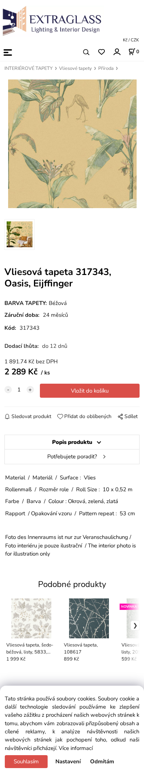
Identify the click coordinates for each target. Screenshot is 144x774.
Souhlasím (26, 761)
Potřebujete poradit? (72, 456)
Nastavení (68, 761)
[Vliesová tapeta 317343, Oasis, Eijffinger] (72, 144)
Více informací (76, 748)
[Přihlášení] (116, 51)
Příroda (106, 68)
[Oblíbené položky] (101, 52)
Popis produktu (72, 442)
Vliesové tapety (75, 68)
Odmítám (102, 761)
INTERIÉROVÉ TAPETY (28, 68)
